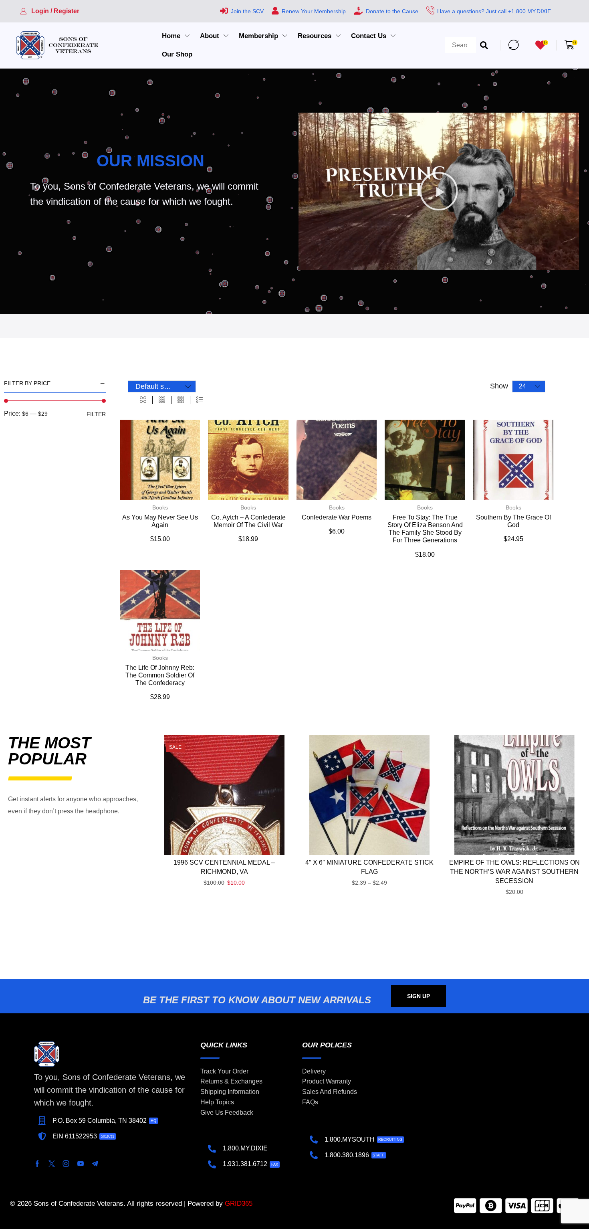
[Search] (484, 45)
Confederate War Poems (336, 517)
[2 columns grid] (143, 400)
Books (160, 507)
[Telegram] (95, 1163)
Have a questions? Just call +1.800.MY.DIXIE (494, 11)
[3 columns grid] (162, 400)
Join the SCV (247, 11)
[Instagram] (66, 1163)
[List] (199, 400)
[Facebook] (37, 1163)
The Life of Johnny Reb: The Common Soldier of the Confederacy (159, 675)
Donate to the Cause (392, 11)
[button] (49, 11)
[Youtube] (80, 1163)
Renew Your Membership (314, 11)
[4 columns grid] (180, 400)
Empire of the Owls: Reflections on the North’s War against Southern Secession (514, 871)
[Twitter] (51, 1163)
